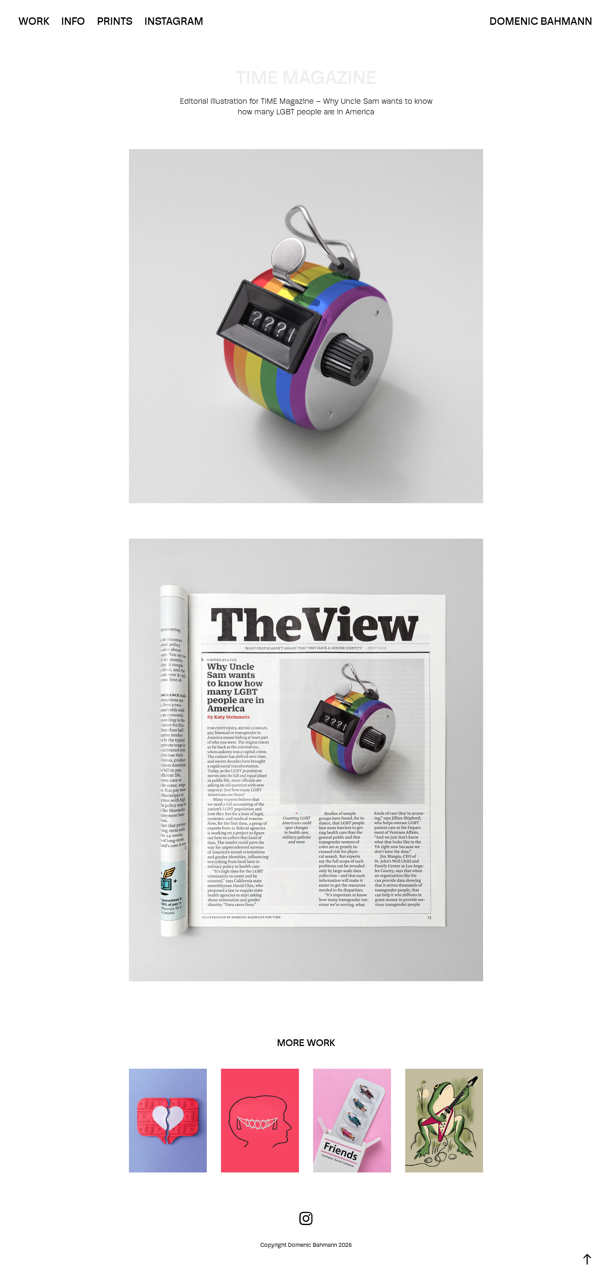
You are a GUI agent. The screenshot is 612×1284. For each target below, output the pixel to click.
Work (33, 21)
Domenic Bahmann (540, 21)
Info (73, 21)
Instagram (173, 21)
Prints (114, 21)
